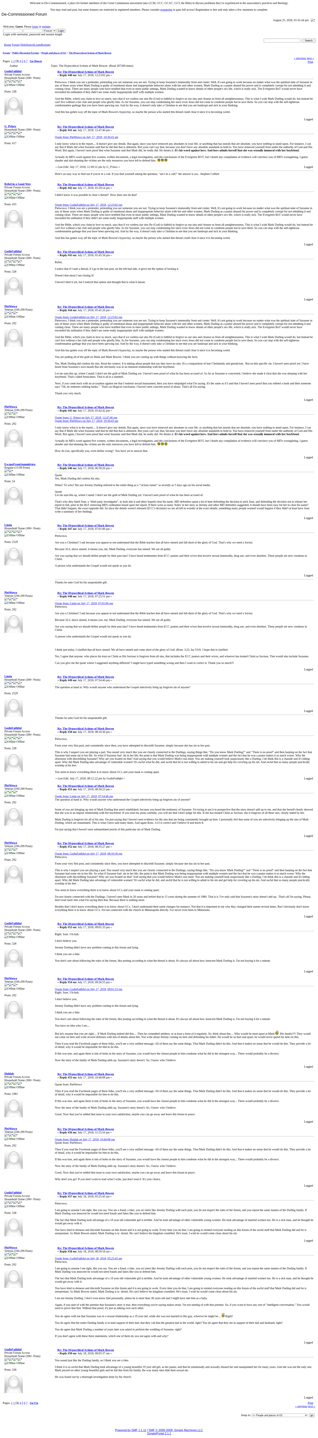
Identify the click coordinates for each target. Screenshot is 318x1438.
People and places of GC (53, 52)
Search (30, 44)
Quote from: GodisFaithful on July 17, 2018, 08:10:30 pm (88, 853)
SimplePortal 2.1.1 (159, 1433)
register (46, 26)
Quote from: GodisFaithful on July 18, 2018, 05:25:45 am (88, 1258)
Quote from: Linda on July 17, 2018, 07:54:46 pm (84, 796)
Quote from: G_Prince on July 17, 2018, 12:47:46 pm (86, 417)
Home (7, 44)
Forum (16, 44)
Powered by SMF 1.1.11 (130, 1430)
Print (310, 61)
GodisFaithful (13, 71)
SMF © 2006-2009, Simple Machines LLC (176, 1430)
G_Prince (10, 126)
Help (23, 44)
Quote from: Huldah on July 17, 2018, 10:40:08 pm (85, 1139)
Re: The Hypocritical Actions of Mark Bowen (85, 71)
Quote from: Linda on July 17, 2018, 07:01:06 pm (84, 603)
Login (37, 44)
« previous (300, 58)
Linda (8, 525)
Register (46, 44)
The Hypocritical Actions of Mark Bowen (90, 52)
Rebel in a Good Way (17, 184)
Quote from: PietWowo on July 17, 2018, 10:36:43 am (86, 137)
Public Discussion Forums (25, 52)
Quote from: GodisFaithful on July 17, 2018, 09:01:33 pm (88, 989)
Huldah (9, 1073)
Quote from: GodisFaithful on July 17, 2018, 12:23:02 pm (88, 204)
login (35, 26)
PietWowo (10, 306)
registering (166, 9)
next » (310, 58)
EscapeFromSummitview (20, 464)
